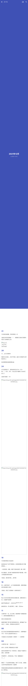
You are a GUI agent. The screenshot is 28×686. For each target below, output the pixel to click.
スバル (6, 2)
